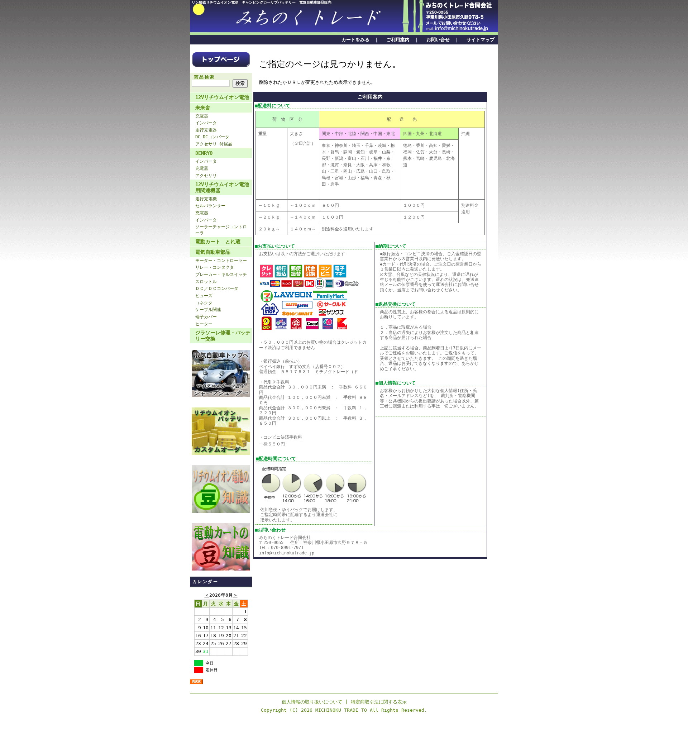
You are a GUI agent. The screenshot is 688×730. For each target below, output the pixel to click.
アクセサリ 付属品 (213, 144)
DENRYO (203, 153)
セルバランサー (210, 205)
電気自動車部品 (212, 252)
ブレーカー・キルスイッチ (221, 274)
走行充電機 (206, 198)
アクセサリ (206, 175)
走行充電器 (206, 130)
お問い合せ (438, 39)
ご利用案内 (398, 39)
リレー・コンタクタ (214, 267)
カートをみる (355, 39)
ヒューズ (203, 295)
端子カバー (206, 316)
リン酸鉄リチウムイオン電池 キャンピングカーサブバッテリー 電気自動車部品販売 (261, 2)
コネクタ (203, 302)
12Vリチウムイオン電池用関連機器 (222, 187)
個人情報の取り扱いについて (312, 702)
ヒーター (203, 323)
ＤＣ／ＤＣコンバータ (216, 288)
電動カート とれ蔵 (217, 241)
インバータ (206, 122)
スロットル (206, 281)
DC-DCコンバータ (212, 136)
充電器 (201, 116)
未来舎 (202, 107)
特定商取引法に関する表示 (379, 702)
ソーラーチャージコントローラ (221, 229)
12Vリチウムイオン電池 (222, 97)
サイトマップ (480, 39)
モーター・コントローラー (221, 260)
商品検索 (204, 77)
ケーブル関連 (208, 309)
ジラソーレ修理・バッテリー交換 (222, 336)
